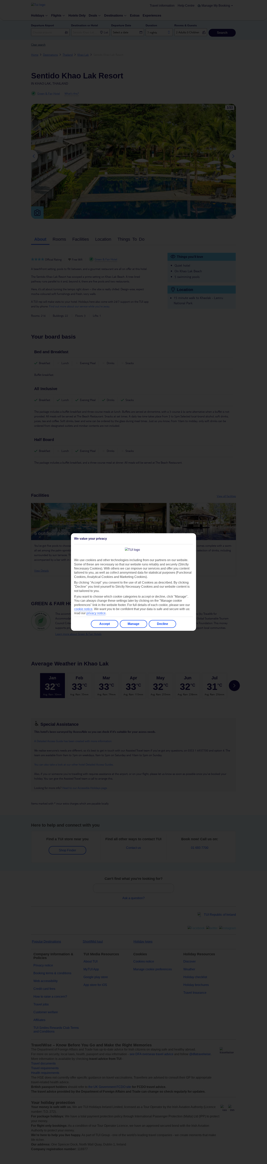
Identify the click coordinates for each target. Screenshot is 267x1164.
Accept (104, 623)
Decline (162, 623)
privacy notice (96, 613)
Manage (133, 623)
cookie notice (83, 609)
